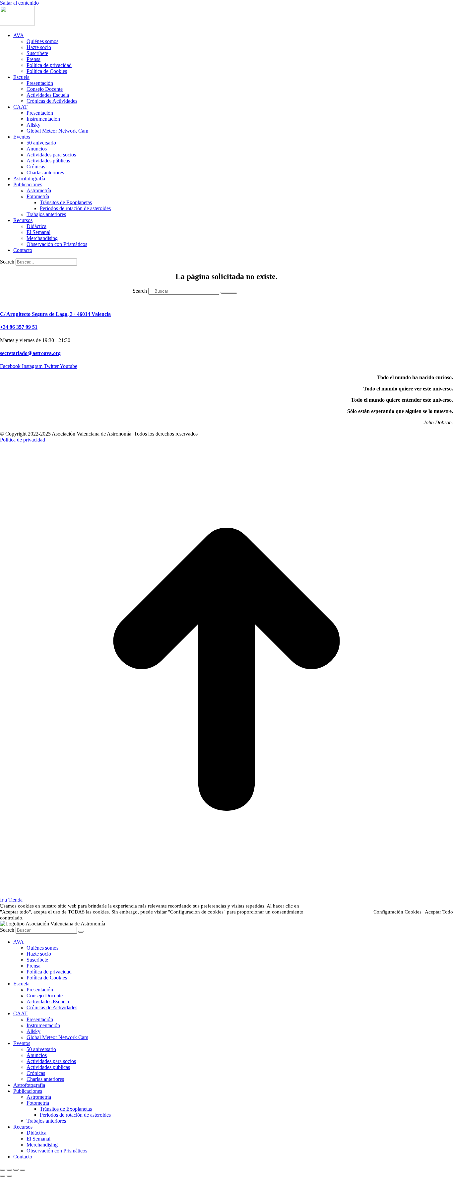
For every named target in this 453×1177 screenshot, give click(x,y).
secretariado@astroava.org (30, 353)
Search (7, 262)
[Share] (9, 1170)
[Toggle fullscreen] (16, 1170)
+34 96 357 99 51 (18, 327)
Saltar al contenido (19, 3)
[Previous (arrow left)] (2, 1176)
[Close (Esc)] (2, 1170)
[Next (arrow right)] (9, 1176)
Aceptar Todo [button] (439, 911)
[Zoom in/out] (22, 1170)
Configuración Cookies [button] (397, 911)
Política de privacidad (22, 439)
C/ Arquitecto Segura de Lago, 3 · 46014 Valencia (55, 314)
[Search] (229, 293)
